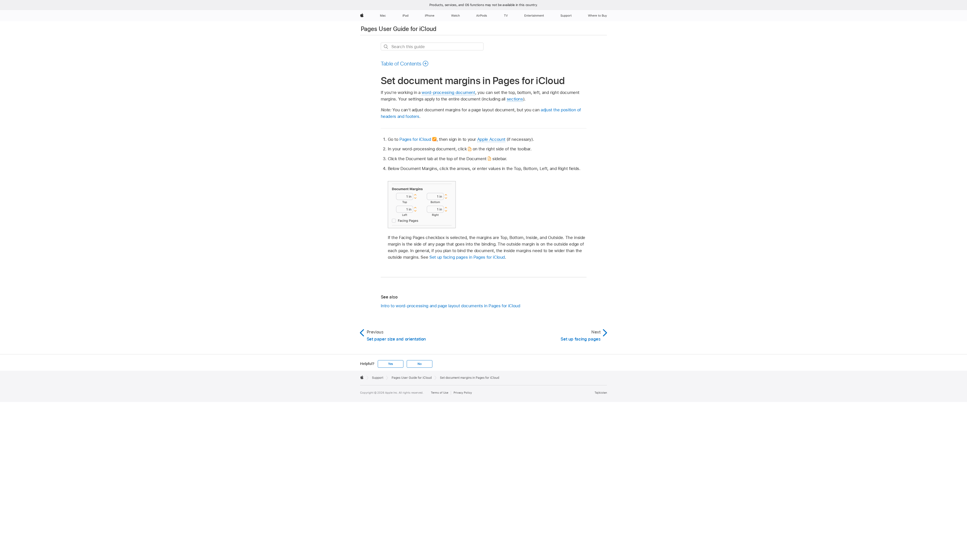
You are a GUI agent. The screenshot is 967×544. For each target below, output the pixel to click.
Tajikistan (601, 392)
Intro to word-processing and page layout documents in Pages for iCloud (450, 305)
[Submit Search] (386, 46)
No (420, 364)
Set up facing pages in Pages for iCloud (467, 257)
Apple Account (491, 139)
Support (377, 378)
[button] (405, 63)
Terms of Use (439, 392)
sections (515, 98)
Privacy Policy (463, 392)
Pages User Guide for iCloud (399, 28)
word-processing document (448, 92)
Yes (390, 364)
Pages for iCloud (415, 139)
